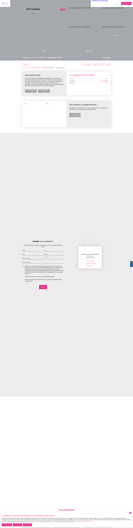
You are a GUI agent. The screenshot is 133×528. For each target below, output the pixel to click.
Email (23, 254)
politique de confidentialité (39, 281)
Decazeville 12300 (36, 67)
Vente (23, 67)
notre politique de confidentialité (83, 521)
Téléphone (46, 254)
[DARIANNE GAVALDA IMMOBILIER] (102, 3)
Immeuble (28, 67)
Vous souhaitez (46, 257)
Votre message (26, 262)
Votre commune (26, 258)
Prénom (24, 250)
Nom (45, 250)
